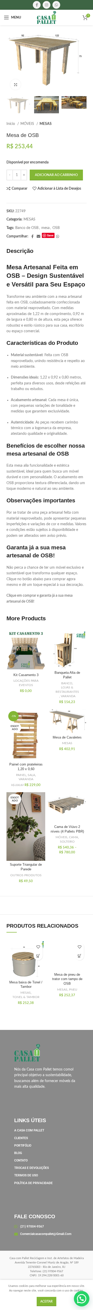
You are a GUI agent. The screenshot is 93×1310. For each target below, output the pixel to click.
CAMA (73, 837)
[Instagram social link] (46, 5)
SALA (31, 775)
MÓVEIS (27, 124)
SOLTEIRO (67, 841)
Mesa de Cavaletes (67, 737)
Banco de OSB (26, 228)
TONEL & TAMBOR (26, 997)
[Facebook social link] (37, 5)
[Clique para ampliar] (15, 84)
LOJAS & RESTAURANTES (67, 689)
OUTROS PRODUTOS (26, 875)
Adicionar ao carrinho (56, 175)
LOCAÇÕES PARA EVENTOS (25, 683)
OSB (56, 228)
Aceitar (46, 1301)
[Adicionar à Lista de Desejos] (38, 946)
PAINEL (21, 775)
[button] (38, 955)
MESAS (46, 124)
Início (11, 124)
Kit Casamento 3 (25, 675)
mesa (45, 228)
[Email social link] (38, 236)
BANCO (66, 683)
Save (50, 235)
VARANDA (68, 696)
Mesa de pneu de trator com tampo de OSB (67, 979)
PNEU (73, 989)
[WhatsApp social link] (56, 5)
